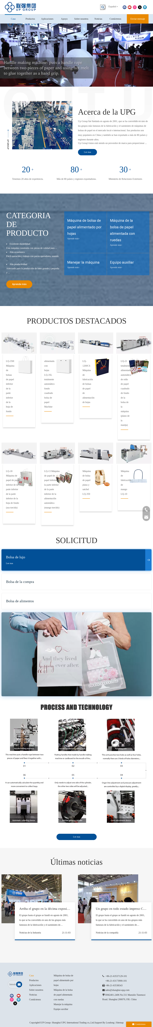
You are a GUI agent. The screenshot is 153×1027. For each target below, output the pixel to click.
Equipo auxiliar (61, 1009)
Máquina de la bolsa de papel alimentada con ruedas (63, 995)
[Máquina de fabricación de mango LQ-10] (134, 453)
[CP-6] (57, 453)
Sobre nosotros (36, 990)
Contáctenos (35, 999)
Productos (34, 980)
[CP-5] (19, 453)
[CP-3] (95, 343)
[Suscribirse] (19, 984)
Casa (31, 975)
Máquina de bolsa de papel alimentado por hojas (63, 980)
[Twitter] (140, 7)
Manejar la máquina (63, 1004)
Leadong (110, 1022)
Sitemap (120, 1022)
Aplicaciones (35, 985)
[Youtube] (129, 7)
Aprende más (19, 284)
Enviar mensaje (137, 19)
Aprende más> (73, 238)
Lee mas (87, 152)
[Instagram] (135, 7)
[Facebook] (124, 7)
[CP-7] (95, 453)
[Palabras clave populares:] (102, 7)
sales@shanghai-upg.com (117, 990)
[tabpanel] (76, 55)
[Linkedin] (145, 7)
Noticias (33, 994)
